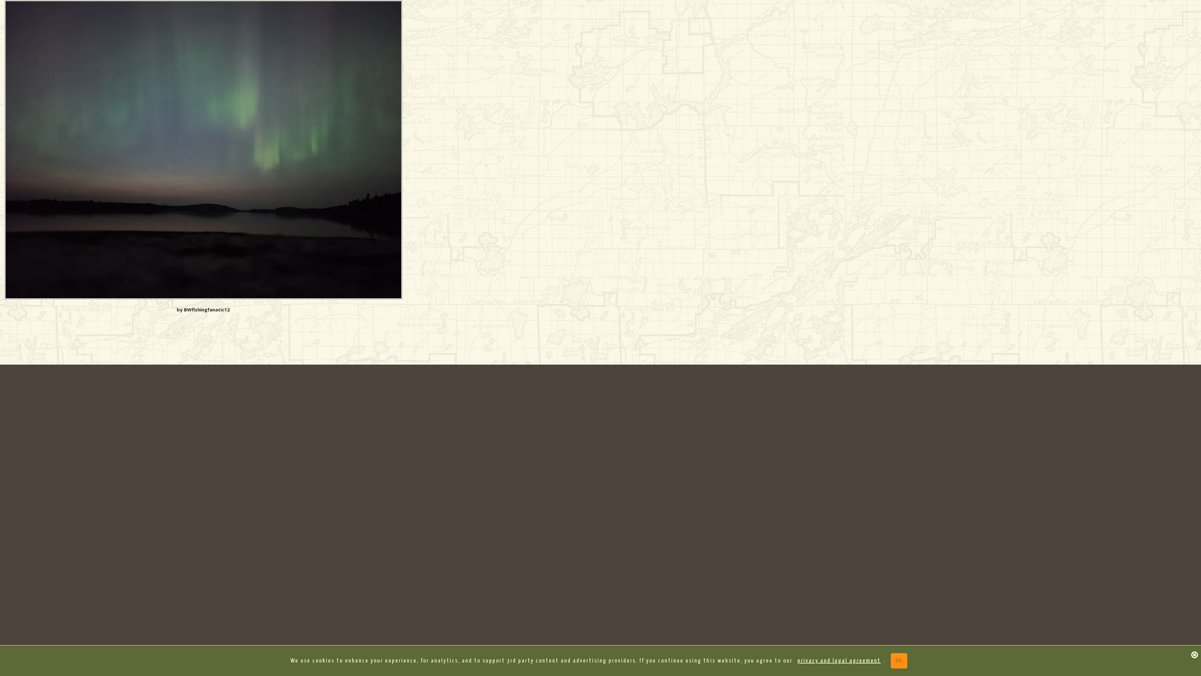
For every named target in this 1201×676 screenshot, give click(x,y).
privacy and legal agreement (839, 661)
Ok (899, 661)
